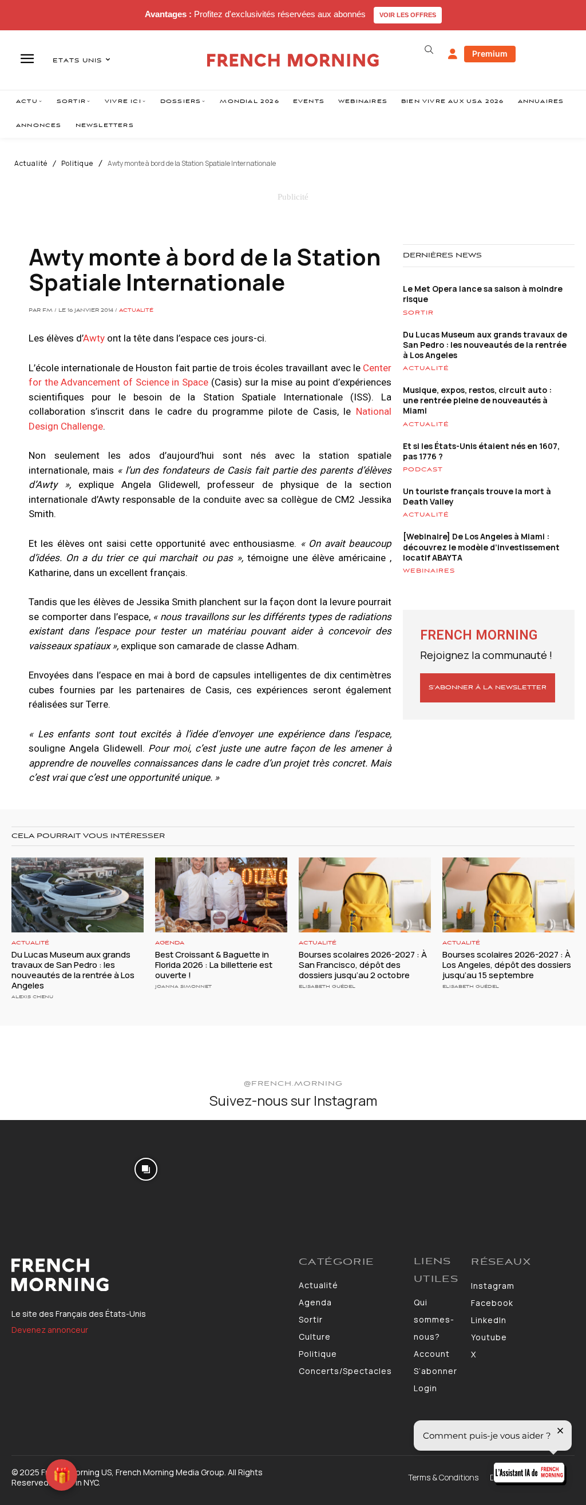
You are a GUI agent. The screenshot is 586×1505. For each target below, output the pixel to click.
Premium (490, 53)
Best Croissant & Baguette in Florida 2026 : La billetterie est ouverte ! (213, 964)
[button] (429, 49)
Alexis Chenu (32, 996)
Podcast (423, 469)
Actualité (30, 163)
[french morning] (293, 60)
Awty (94, 338)
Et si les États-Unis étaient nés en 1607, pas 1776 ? (481, 451)
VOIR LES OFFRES (407, 14)
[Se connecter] (452, 54)
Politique (77, 163)
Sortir (418, 312)
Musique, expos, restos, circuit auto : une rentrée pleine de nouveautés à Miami (477, 400)
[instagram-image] (48, 1168)
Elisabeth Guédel (327, 986)
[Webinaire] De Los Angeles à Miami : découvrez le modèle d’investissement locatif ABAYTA (481, 546)
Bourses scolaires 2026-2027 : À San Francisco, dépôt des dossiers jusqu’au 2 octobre (363, 964)
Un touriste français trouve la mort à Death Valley (477, 496)
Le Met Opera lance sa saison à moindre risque (483, 293)
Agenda (169, 943)
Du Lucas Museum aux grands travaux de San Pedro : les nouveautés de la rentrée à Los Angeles (485, 344)
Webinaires (429, 570)
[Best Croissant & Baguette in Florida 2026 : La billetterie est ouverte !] (221, 895)
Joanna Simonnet (183, 986)
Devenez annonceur (49, 1329)
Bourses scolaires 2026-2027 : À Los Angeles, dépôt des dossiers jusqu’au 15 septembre (506, 964)
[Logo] (149, 1275)
